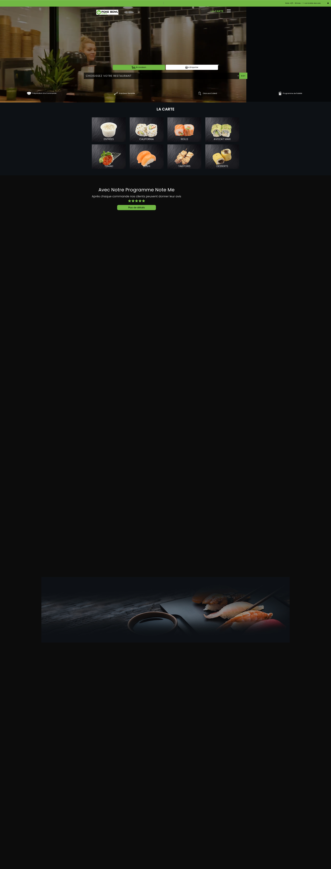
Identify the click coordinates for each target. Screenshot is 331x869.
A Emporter (193, 67)
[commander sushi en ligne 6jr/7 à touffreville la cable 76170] (29, 93)
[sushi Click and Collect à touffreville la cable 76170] (199, 93)
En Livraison (140, 67)
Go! (243, 76)
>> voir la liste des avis (311, 3)
